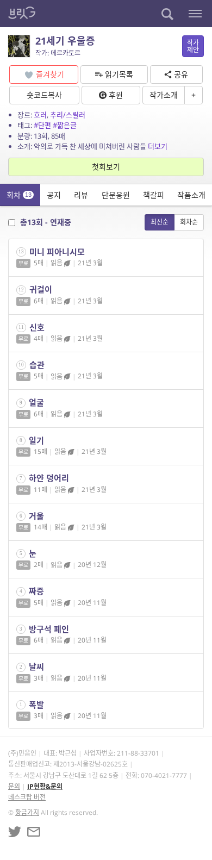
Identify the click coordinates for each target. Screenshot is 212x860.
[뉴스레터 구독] (33, 831)
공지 (54, 195)
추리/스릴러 (67, 115)
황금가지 (27, 812)
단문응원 (116, 195)
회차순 (189, 222)
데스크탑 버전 (27, 797)
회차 (19, 195)
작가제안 (193, 46)
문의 (14, 786)
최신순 (160, 222)
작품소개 (191, 195)
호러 (40, 115)
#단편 (42, 125)
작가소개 (163, 95)
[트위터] (14, 831)
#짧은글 (65, 125)
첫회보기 (106, 166)
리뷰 (81, 195)
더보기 (157, 146)
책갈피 (153, 195)
